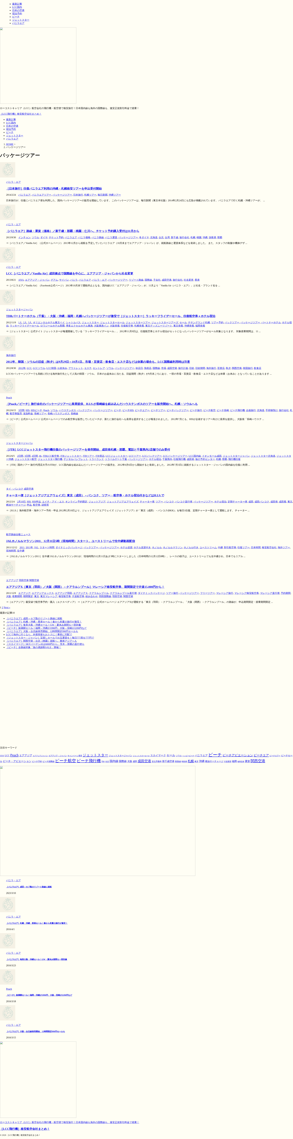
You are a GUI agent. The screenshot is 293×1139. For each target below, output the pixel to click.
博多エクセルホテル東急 (79, 325)
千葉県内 (167, 459)
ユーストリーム (208, 547)
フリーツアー (207, 593)
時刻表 (184, 761)
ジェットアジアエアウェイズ (123, 501)
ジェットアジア (97, 501)
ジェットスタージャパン (236, 456)
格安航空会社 (269, 547)
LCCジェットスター (117, 456)
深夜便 (212, 237)
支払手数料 (157, 761)
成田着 (282, 501)
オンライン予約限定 (76, 501)
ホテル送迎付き (142, 547)
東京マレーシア (48, 596)
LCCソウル (39, 368)
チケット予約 (56, 237)
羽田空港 (117, 596)
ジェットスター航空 (26, 459)
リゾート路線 (136, 280)
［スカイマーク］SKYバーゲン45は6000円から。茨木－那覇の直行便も (45, 644)
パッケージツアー (62, 194)
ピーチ (9, 132)
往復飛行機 (179, 459)
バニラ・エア (99, 280)
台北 (161, 237)
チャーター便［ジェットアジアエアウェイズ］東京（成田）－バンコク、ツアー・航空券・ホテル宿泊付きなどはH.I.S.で (85, 495)
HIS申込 (36, 501)
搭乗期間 (17, 596)
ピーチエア (261, 755)
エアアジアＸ (80, 593)
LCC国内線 (195, 456)
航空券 (36, 505)
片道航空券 (78, 596)
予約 (103, 761)
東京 (290, 501)
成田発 (190, 459)
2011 (22, 547)
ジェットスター (14, 135)
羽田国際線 (105, 596)
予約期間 (286, 593)
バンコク (169, 501)
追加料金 (28, 413)
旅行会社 (184, 237)
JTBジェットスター (70, 456)
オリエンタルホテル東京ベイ (49, 322)
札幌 (192, 237)
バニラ (74, 280)
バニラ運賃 (111, 237)
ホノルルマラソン (173, 547)
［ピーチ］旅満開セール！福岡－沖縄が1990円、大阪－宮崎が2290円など (46, 628)
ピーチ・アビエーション (17, 761)
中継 (220, 547)
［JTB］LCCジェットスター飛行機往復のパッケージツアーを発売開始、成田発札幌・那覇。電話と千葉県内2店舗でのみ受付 (88, 449)
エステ (88, 368)
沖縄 (205, 237)
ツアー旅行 (172, 593)
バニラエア (12, 138)
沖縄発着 (189, 325)
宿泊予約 (11, 129)
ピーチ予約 (37, 761)
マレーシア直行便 (270, 593)
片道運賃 (227, 761)
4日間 (35, 456)
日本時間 (256, 547)
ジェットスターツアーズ (164, 322)
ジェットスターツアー (138, 322)
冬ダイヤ (144, 237)
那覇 (219, 237)
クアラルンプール (99, 593)
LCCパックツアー (152, 456)
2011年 (29, 547)
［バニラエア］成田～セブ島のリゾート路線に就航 (34, 618)
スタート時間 (47, 547)
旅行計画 (183, 368)
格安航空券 (65, 596)
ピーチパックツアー (178, 410)
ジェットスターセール (112, 322)
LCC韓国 (51, 368)
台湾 (167, 237)
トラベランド (96, 459)
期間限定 (28, 596)
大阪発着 (115, 325)
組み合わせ (91, 596)
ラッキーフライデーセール (24, 325)
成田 (250, 501)
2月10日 (21, 501)
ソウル (35, 237)
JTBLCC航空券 (51, 456)
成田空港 (167, 280)
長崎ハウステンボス (59, 413)
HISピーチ (36, 410)
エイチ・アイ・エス (53, 501)
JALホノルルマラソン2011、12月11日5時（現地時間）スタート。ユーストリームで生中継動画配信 (70, 541)
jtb (40, 456)
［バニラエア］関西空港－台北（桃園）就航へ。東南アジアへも (41, 641)
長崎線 (74, 413)
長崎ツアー (40, 413)
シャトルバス (73, 322)
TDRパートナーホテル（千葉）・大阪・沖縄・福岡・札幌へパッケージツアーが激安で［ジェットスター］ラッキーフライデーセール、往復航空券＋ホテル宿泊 (110, 316)
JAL (36, 547)
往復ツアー (243, 547)
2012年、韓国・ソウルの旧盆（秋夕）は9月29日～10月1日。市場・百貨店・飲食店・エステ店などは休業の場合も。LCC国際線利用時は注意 (98, 361)
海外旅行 (211, 368)
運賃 (247, 761)
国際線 (148, 280)
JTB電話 (99, 456)
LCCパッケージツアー (175, 456)
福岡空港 (240, 761)
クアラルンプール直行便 (123, 593)
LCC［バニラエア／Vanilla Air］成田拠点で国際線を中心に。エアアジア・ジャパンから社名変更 (69, 273)
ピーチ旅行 (196, 410)
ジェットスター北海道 (263, 456)
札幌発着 (139, 325)
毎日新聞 (102, 194)
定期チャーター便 (237, 501)
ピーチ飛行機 (237, 410)
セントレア (99, 368)
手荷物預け (272, 410)
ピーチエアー (142, 410)
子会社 (157, 280)
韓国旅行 (248, 368)
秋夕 (228, 368)
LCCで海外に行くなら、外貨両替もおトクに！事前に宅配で (39, 634)
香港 (197, 280)
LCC (29, 368)
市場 (163, 368)
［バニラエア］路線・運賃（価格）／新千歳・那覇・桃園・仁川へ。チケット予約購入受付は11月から (72, 231)
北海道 (153, 237)
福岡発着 (200, 325)
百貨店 (221, 368)
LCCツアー (135, 456)
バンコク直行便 (183, 501)
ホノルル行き (191, 547)
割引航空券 (230, 547)
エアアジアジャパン (40, 756)
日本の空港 (12, 126)
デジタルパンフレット (75, 459)
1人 (20, 322)
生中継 (20, 550)
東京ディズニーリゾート (158, 325)
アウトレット (75, 368)
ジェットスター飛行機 (50, 459)
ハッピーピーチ (188, 756)
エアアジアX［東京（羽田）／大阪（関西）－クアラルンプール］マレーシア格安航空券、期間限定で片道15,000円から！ (85, 586)
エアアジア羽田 (63, 593)
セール (183, 322)
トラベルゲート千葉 (116, 459)
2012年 (22, 368)
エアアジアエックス (43, 593)
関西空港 (237, 368)
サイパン (64, 280)
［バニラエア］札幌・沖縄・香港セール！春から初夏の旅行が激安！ (44, 621)
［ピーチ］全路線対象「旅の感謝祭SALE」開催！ (33, 647)
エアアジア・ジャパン (37, 280)
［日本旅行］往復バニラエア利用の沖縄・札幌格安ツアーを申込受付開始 (54, 188)
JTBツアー (88, 456)
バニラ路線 (98, 237)
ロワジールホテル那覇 (52, 325)
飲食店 (257, 368)
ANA (21, 280)
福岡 (234, 761)
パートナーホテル (271, 322)
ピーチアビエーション (237, 755)
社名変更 (189, 280)
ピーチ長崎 (223, 410)
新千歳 (174, 237)
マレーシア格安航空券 (246, 593)
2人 (25, 322)
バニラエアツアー (41, 194)
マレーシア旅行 (224, 593)
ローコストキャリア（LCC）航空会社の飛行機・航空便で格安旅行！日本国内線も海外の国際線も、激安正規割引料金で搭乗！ (69, 1122)
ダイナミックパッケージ (69, 547)
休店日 (139, 368)
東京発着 (178, 325)
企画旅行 (251, 410)
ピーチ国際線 (48, 761)
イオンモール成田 (212, 456)
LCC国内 (11, 122)
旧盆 (191, 368)
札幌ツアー (90, 194)
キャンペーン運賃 (74, 756)
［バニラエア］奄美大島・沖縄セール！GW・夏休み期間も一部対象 (43, 625)
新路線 (178, 761)
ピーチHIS (128, 410)
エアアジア (24, 593)
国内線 (114, 761)
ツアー (159, 501)
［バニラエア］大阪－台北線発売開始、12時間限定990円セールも (42, 631)
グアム (54, 280)
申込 (29, 505)
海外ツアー (284, 547)
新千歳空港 (168, 761)
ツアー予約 (217, 322)
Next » (7, 607)
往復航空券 (127, 325)
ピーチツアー (158, 410)
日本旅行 (78, 194)
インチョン (24, 237)
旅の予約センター (205, 459)
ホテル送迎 (126, 547)
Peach (46, 410)
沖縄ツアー (115, 194)
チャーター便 (147, 501)
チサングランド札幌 (199, 322)
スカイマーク (158, 755)
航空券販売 (16, 413)
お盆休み (62, 368)
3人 (30, 322)
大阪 (8, 596)
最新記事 (11, 119)
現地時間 (11, 550)
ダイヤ (44, 237)
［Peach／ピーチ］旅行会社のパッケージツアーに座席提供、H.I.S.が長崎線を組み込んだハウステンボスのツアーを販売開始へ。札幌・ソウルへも (102, 403)
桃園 (199, 237)
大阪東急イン (101, 325)
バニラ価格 (84, 237)
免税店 (147, 368)
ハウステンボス (67, 410)
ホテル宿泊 (155, 459)
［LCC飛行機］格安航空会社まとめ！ (21, 114)
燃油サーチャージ (16, 505)
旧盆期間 (200, 368)
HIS (28, 410)
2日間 (20, 456)
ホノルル (157, 547)
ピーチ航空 (209, 410)
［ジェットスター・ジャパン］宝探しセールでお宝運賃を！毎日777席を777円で (50, 637)
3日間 (21, 410)
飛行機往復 (234, 459)
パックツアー (232, 322)
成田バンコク (262, 501)
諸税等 (45, 505)
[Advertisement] (23, 697)
